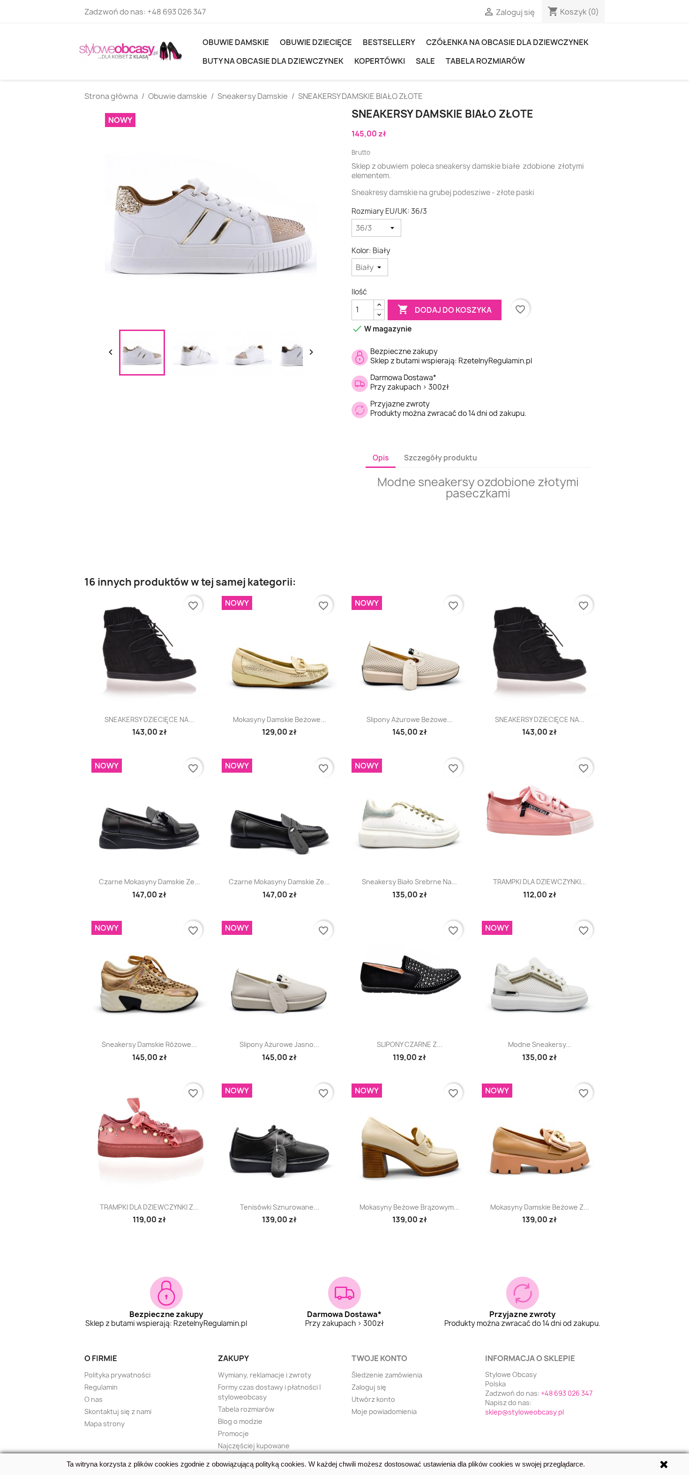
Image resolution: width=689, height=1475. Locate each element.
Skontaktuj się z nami (117, 1411)
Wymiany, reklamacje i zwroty (264, 1374)
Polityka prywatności (117, 1374)
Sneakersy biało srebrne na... (409, 881)
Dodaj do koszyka (444, 309)
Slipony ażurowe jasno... (279, 1044)
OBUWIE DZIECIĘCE (316, 42)
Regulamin (101, 1387)
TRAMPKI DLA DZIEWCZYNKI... (539, 881)
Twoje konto (379, 1358)
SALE (425, 61)
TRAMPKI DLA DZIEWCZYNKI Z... (149, 1207)
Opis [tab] (381, 458)
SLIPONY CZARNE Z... (409, 1044)
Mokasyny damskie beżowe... (279, 719)
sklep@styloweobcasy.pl (524, 1411)
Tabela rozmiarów (485, 61)
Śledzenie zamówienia (387, 1374)
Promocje (233, 1433)
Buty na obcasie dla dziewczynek (273, 61)
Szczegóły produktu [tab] (440, 458)
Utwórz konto (373, 1399)
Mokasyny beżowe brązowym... (409, 1207)
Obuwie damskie (235, 42)
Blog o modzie (240, 1421)
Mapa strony (104, 1423)
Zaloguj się (369, 1387)
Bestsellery (389, 42)
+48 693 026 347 (176, 12)
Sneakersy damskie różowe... (149, 1044)
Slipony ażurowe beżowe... (410, 719)
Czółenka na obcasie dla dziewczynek (507, 42)
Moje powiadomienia (384, 1411)
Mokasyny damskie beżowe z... (539, 1207)
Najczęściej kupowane (254, 1445)
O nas (93, 1399)
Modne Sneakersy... (539, 1044)
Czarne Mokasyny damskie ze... (149, 881)
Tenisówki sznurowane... (279, 1207)
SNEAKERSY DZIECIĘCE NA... (149, 719)
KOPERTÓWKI (379, 61)
